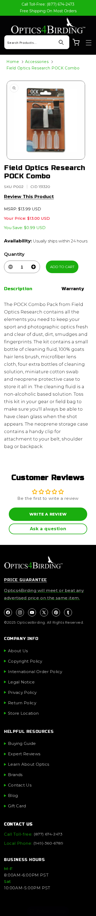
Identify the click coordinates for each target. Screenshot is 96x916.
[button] (86, 43)
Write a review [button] (48, 514)
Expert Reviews (24, 753)
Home (12, 61)
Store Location (23, 713)
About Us (18, 650)
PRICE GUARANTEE (25, 579)
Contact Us (19, 785)
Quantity (14, 254)
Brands (15, 774)
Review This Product (29, 196)
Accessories (37, 61)
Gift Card (17, 805)
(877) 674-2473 (48, 834)
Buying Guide (22, 743)
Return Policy (22, 702)
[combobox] (36, 42)
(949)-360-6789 (48, 843)
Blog (13, 795)
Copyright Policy (25, 661)
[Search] (61, 42)
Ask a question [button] (48, 528)
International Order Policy (35, 671)
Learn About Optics (28, 764)
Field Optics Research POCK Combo (42, 68)
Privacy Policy (22, 692)
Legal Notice (21, 682)
